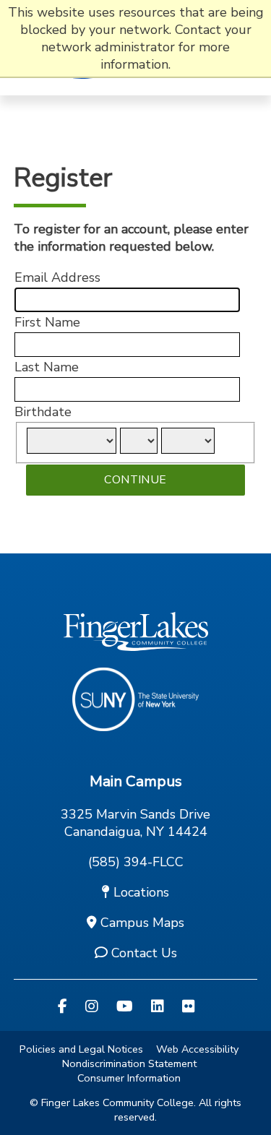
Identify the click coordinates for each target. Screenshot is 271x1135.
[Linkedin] (157, 1007)
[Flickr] (188, 1007)
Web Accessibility (197, 1049)
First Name (47, 322)
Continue (135, 480)
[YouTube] (124, 1007)
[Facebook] (62, 1007)
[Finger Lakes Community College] (86, 86)
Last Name (46, 367)
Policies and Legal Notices (81, 1049)
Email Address (57, 277)
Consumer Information (129, 1078)
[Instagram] (91, 1007)
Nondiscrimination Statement (129, 1063)
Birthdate (43, 411)
